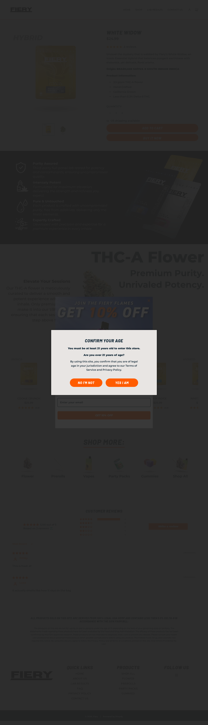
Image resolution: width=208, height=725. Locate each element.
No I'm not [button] (86, 383)
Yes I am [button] (122, 383)
